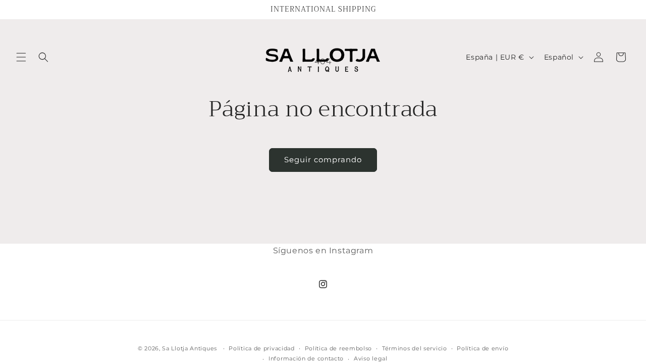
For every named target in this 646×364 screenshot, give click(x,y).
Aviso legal (371, 358)
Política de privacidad (261, 348)
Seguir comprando (323, 159)
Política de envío (482, 348)
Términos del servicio (414, 348)
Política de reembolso (338, 348)
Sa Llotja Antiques (189, 348)
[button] (21, 57)
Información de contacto (306, 358)
